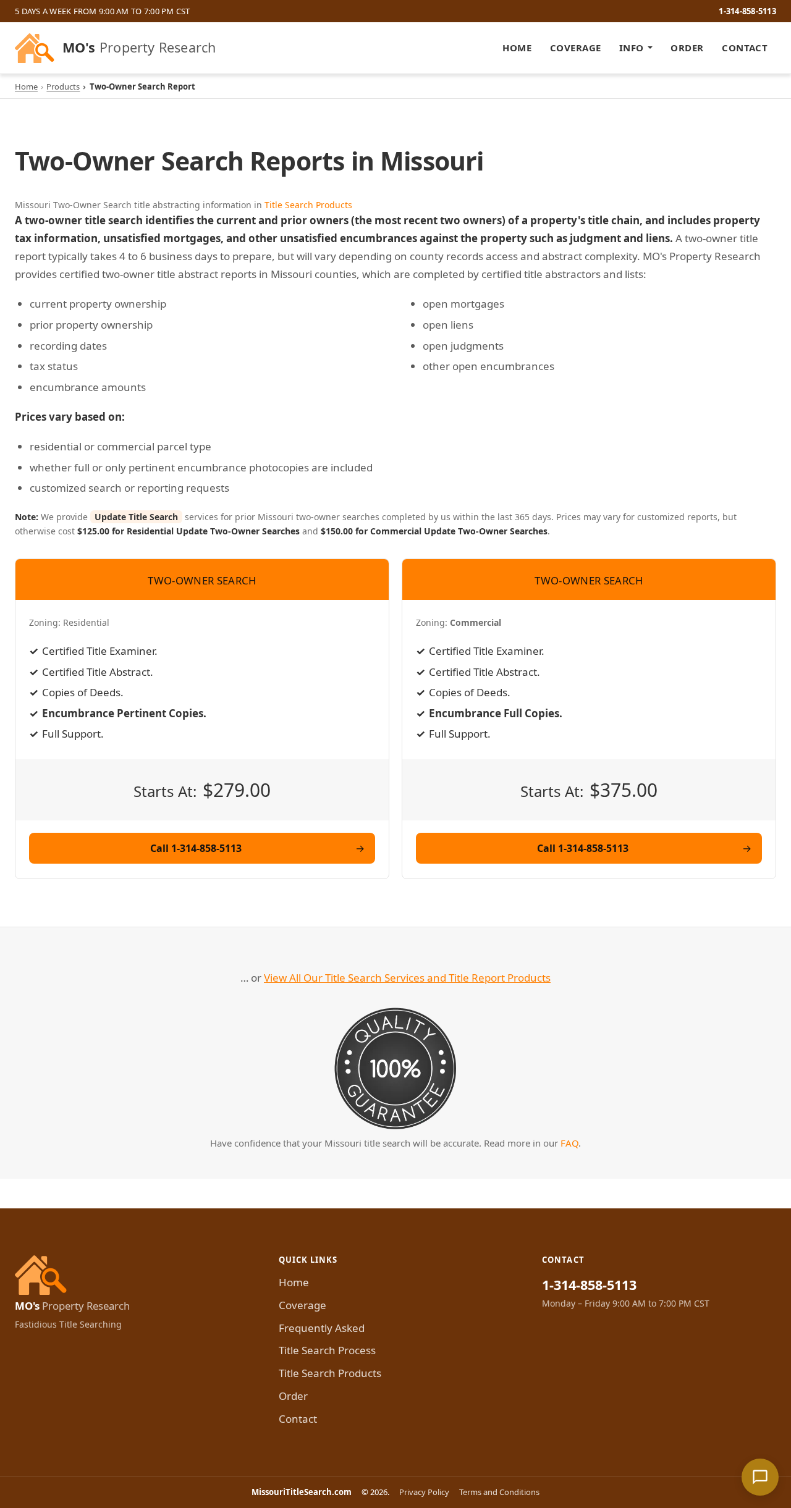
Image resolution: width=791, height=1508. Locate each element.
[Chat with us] (760, 1477)
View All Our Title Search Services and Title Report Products (407, 978)
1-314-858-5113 (747, 11)
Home (516, 47)
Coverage (575, 47)
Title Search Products (308, 205)
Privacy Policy (424, 1491)
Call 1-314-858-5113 (196, 848)
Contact (745, 47)
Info (631, 47)
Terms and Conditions (499, 1491)
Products (63, 86)
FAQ (569, 1143)
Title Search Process (327, 1350)
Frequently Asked (322, 1328)
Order (686, 47)
